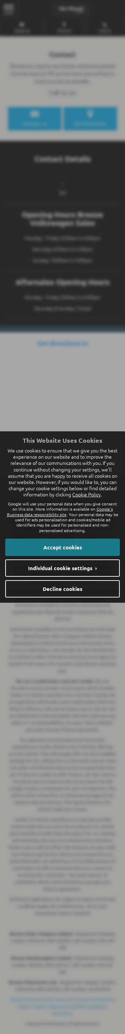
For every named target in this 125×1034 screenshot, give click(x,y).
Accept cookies (62, 547)
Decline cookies (62, 588)
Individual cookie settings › (62, 568)
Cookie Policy (86, 494)
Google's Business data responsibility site (60, 511)
